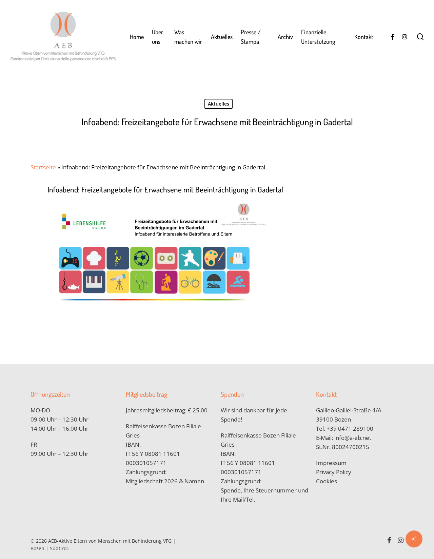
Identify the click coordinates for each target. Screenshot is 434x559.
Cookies (326, 481)
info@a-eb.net (352, 438)
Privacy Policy (333, 472)
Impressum (331, 463)
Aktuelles (218, 103)
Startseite (43, 167)
